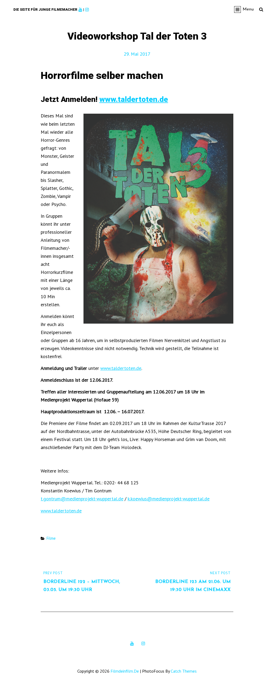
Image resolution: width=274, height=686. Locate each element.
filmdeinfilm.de (125, 671)
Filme (51, 538)
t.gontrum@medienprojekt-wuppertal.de (82, 499)
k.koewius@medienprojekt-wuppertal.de (169, 499)
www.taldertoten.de (133, 99)
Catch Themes (184, 671)
